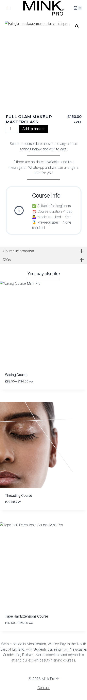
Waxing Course (16, 375)
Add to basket (33, 129)
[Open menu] (8, 8)
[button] (77, 26)
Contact (43, 688)
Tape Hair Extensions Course (26, 616)
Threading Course (18, 496)
